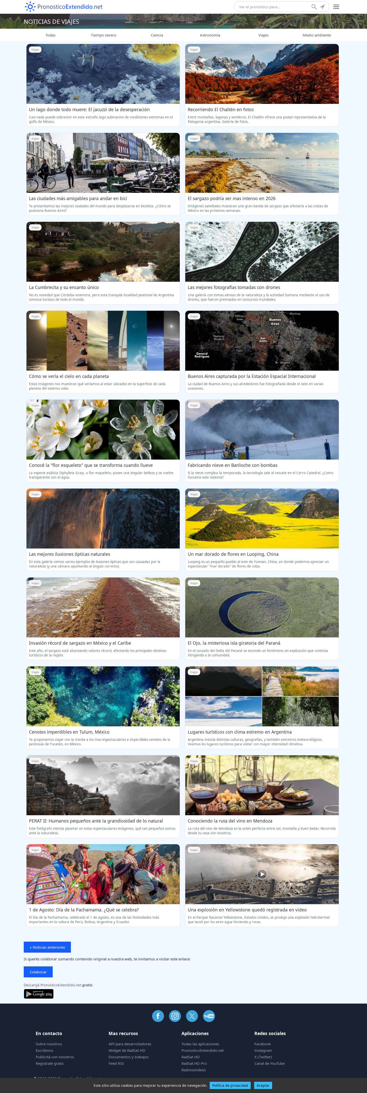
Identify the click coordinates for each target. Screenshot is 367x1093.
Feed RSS (116, 1063)
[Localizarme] (323, 7)
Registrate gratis (50, 1063)
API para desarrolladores (130, 1043)
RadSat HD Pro (194, 1063)
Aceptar (263, 1085)
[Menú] (336, 7)
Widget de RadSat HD (127, 1050)
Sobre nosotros (49, 1043)
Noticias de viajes (51, 21)
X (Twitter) (263, 1056)
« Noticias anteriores (47, 947)
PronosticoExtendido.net (203, 1050)
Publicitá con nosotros (55, 1056)
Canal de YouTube (269, 1063)
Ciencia (157, 34)
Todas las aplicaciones (200, 1043)
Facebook (262, 1043)
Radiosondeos (194, 1069)
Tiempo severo (103, 34)
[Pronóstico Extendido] (64, 7)
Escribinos (44, 1050)
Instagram (263, 1050)
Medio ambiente (317, 34)
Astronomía (210, 34)
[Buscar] (315, 7)
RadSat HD (191, 1056)
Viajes (263, 34)
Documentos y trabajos (129, 1056)
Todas (50, 34)
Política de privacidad (230, 1085)
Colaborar (38, 971)
